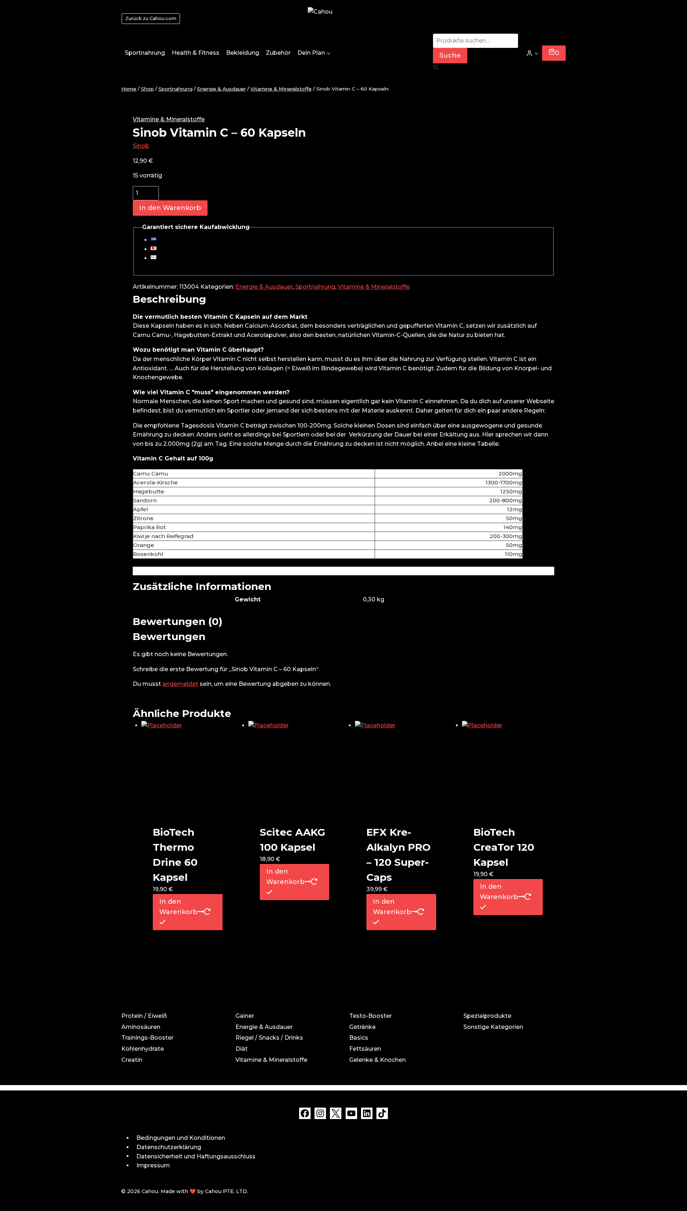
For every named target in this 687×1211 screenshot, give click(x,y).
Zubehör (278, 52)
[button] (536, 53)
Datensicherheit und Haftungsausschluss (195, 1156)
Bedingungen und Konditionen (180, 1137)
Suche (450, 55)
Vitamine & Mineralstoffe (169, 119)
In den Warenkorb (170, 208)
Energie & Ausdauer (264, 286)
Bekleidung (242, 52)
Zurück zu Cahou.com (150, 18)
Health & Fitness (195, 52)
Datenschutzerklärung (168, 1147)
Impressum (153, 1165)
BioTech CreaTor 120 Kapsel (503, 847)
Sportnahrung (145, 52)
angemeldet (180, 683)
